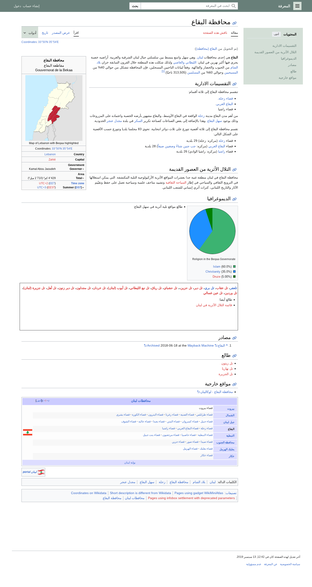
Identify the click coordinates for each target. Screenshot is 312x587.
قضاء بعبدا (159, 421)
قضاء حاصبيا (189, 435)
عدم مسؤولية (253, 564)
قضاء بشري (123, 414)
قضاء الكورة (139, 414)
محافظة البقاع (179, 482)
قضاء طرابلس (204, 414)
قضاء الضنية (187, 414)
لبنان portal (30, 472)
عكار (231, 456)
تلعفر (233, 288)
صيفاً (161, 146)
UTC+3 (41, 187)
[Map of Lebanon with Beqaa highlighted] (53, 107)
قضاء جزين (178, 441)
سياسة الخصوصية (290, 564)
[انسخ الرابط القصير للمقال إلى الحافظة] (234, 23)
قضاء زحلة (226, 98)
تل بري (209, 288)
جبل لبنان (228, 422)
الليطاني (190, 62)
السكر (138, 121)
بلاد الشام (199, 482)
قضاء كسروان (190, 421)
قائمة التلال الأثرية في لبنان (214, 305)
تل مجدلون (83, 288)
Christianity (213, 271)
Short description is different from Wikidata (140, 493)
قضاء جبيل (207, 421)
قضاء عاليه (144, 421)
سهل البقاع (214, 121)
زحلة (201, 116)
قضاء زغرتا (172, 414)
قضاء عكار (207, 455)
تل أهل (51, 288)
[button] (297, 6)
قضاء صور (192, 441)
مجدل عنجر (114, 121)
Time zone (77, 183)
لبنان (200, 57)
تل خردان (99, 288)
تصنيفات (231, 493)
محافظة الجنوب (225, 442)
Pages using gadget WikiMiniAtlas (199, 493)
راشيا (221, 151)
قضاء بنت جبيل (151, 435)
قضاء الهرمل (190, 448)
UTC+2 (43, 183)
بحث (135, 6)
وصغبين (170, 146)
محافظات (144, 401)
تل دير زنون (66, 288)
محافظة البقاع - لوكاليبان (216, 392)
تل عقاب (222, 288)
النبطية (230, 435)
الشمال (230, 415)
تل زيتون (227, 363)
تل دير (198, 288)
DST (78, 187)
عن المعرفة (270, 564)
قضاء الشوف (128, 421)
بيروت (230, 408)
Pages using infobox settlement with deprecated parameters (191, 498)
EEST (51, 187)
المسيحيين (231, 72)
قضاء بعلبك (206, 448)
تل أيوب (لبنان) (118, 288)
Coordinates (29, 42)
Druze (216, 276)
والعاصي (179, 62)
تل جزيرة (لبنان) (34, 288)
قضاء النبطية (205, 435)
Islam (216, 266)
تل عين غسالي (213, 293)
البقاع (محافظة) (206, 48)
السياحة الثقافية (176, 182)
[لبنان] (27, 432)
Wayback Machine (201, 345)
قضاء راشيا (168, 428)
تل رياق (156, 288)
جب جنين (189, 146)
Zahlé (52, 159)
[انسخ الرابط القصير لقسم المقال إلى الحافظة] (234, 84)
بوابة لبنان (129, 462)
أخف (276, 34)
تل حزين (186, 288)
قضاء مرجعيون (170, 435)
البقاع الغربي (224, 104)
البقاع (221, 345)
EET (52, 183)
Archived (153, 345)
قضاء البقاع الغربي (187, 428)
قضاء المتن (173, 421)
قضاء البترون (155, 414)
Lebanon (50, 154)
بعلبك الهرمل (226, 449)
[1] (163, 71)
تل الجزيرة (226, 374)
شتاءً (179, 146)
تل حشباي (170, 288)
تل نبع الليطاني (139, 288)
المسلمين (193, 72)
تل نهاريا (227, 368)
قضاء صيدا (207, 441)
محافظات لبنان (135, 498)
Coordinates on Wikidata (88, 493)
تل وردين (231, 293)
